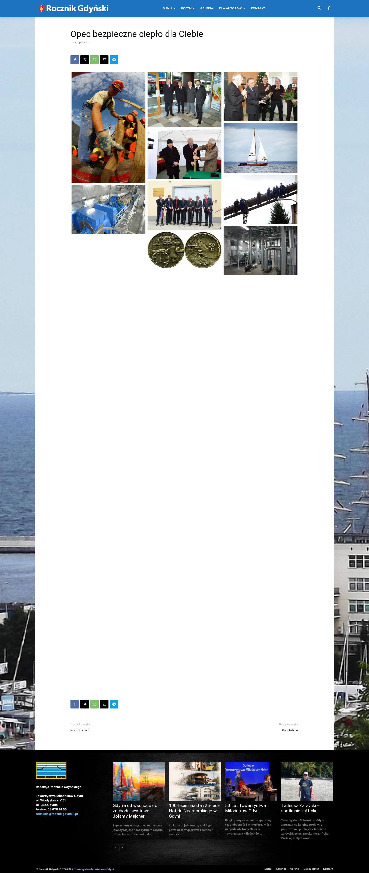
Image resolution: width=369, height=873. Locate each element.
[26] (184, 547)
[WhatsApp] (94, 59)
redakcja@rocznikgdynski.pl (57, 814)
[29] (184, 604)
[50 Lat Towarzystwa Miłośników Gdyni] (251, 781)
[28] (260, 592)
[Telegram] (114, 59)
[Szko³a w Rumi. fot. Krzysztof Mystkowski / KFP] (108, 379)
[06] (260, 199)
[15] (260, 362)
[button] (319, 8)
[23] (108, 494)
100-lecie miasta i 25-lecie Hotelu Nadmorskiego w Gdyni (195, 811)
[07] (184, 205)
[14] (108, 321)
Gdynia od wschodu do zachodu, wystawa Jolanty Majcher (135, 811)
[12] (260, 304)
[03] (260, 96)
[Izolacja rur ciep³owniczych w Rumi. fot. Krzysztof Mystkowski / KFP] (184, 317)
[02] (184, 99)
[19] (184, 432)
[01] (108, 127)
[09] (260, 250)
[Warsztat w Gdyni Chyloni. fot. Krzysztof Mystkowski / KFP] (260, 477)
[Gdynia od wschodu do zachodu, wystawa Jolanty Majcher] (139, 781)
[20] (108, 441)
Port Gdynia (290, 730)
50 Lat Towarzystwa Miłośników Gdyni (245, 808)
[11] (108, 263)
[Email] (104, 59)
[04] (260, 148)
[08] (108, 209)
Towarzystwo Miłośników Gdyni (94, 869)
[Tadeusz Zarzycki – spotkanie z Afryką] (307, 781)
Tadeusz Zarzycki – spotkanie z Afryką (300, 808)
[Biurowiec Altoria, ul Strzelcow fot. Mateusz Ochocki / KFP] (260, 420)
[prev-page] (115, 847)
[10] (184, 250)
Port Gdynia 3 (79, 730)
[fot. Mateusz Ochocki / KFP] (184, 374)
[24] (260, 535)
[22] (184, 489)
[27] (108, 551)
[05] (184, 153)
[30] (108, 609)
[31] (260, 650)
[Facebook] (329, 8)
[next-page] (122, 847)
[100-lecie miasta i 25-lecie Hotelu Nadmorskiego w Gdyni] (195, 781)
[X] (84, 59)
